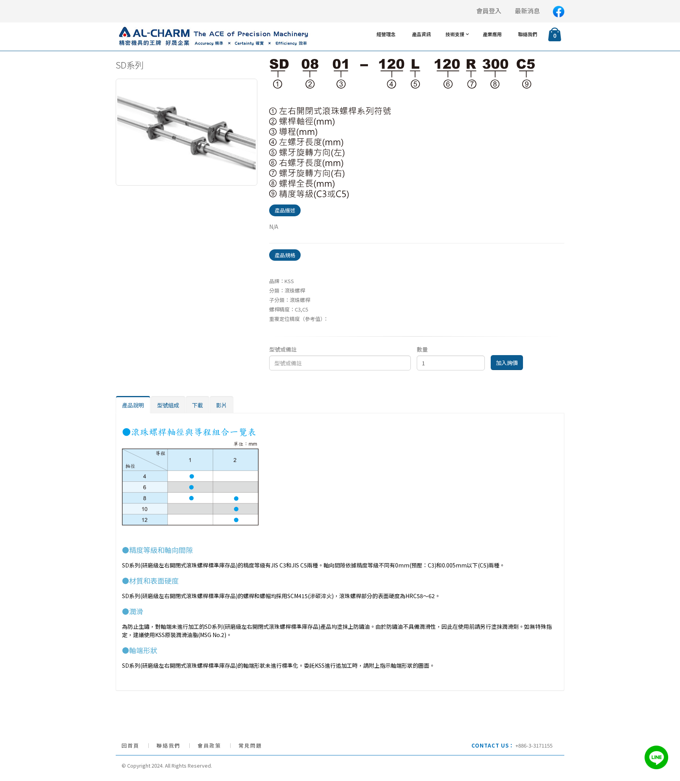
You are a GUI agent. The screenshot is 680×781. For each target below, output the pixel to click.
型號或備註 (283, 349)
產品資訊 (421, 34)
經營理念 (386, 34)
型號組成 (168, 405)
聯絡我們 (527, 34)
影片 (221, 405)
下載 (197, 405)
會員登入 (488, 11)
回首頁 (130, 745)
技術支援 (454, 34)
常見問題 (250, 745)
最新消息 (527, 11)
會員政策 (209, 745)
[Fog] (402, 128)
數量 (422, 349)
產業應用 (492, 34)
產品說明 (133, 405)
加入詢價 (507, 363)
